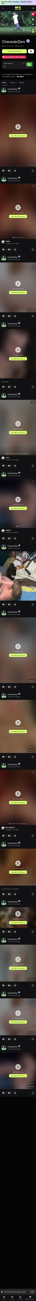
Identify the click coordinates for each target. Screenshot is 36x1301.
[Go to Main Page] (18, 8)
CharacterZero (13, 89)
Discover (12, 1299)
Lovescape (15, 2)
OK (32, 1292)
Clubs (4, 1299)
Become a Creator (30, 1299)
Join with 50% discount (18, 136)
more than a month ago (14, 91)
